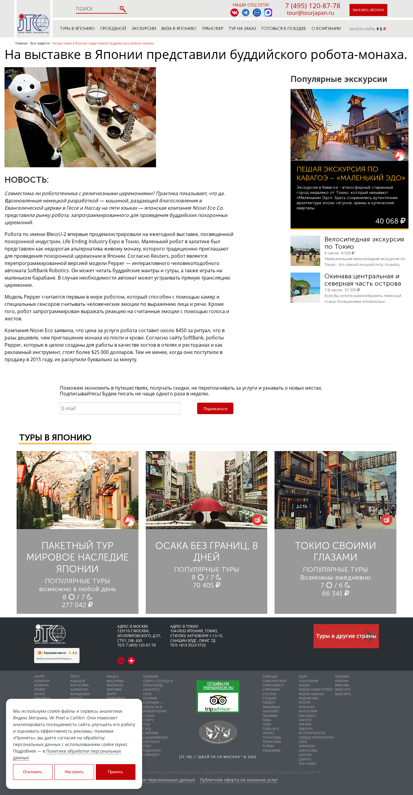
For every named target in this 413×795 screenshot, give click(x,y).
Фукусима (308, 711)
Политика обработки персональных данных (149, 780)
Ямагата (342, 685)
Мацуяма (115, 681)
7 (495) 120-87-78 (312, 5)
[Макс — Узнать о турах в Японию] (268, 12)
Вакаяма (42, 698)
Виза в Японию (178, 28)
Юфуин (341, 681)
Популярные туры (77, 581)
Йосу (75, 676)
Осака (148, 715)
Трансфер (212, 28)
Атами (39, 689)
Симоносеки (274, 681)
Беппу (39, 694)
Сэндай (269, 698)
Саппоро (151, 741)
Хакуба (305, 724)
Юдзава (342, 676)
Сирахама (271, 689)
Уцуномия (308, 681)
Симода (269, 676)
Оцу (146, 724)
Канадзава (80, 694)
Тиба (266, 720)
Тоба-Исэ (270, 728)
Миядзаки (116, 698)
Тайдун (268, 702)
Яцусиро (343, 694)
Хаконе (305, 720)
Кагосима (79, 685)
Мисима (114, 689)
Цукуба (305, 754)
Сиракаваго (273, 685)
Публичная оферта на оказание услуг (239, 780)
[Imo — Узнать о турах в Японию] (257, 12)
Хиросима (308, 750)
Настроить (74, 772)
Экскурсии (144, 28)
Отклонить (32, 772)
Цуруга (305, 759)
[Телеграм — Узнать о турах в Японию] (246, 12)
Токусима (271, 737)
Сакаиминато (155, 737)
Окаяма (150, 698)
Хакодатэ (307, 715)
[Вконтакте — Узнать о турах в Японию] (234, 12)
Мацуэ (113, 676)
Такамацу (271, 707)
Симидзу (151, 754)
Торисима (271, 741)
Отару (148, 720)
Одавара (150, 676)
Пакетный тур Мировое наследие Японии (77, 557)
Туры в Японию (77, 28)
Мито (112, 694)
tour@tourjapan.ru (310, 12)
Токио (268, 733)
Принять (115, 772)
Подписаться (215, 409)
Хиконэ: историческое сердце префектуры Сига (316, 735)
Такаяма (270, 715)
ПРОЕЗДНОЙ (113, 28)
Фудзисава (308, 698)
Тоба (266, 724)
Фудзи (304, 685)
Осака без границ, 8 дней (206, 551)
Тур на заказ (242, 28)
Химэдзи (307, 746)
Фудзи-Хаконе (311, 694)
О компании (326, 28)
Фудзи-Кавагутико (316, 689)
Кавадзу (77, 681)
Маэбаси (115, 685)
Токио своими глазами (335, 551)
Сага (147, 728)
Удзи (303, 676)
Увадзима (271, 750)
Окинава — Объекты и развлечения (154, 706)
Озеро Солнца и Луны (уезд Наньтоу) (158, 685)
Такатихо (270, 711)
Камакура (79, 689)
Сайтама (150, 733)
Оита (147, 694)
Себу (147, 746)
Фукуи (304, 702)
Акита (39, 676)
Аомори (41, 681)
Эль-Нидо (308, 763)
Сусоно (269, 694)
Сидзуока (152, 750)
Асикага (41, 685)
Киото (76, 698)
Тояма (268, 746)
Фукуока (307, 707)
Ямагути (342, 689)
